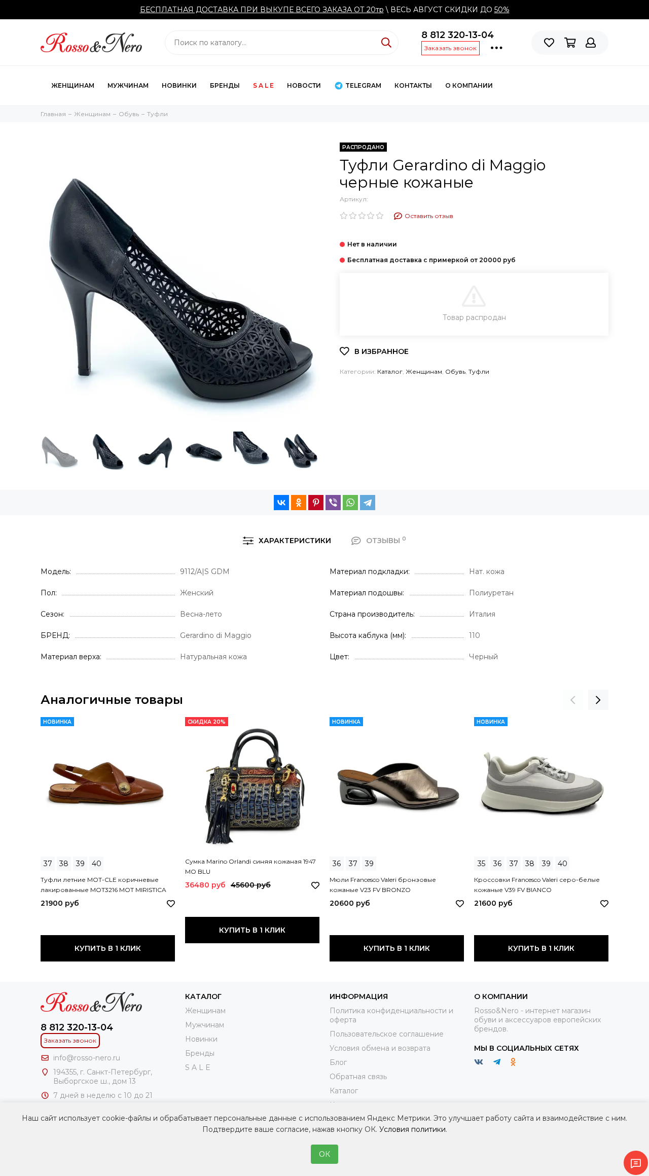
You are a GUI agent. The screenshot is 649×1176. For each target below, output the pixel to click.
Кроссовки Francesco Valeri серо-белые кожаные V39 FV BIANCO (537, 885)
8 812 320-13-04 (457, 35)
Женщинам (72, 85)
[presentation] (573, 700)
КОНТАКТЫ (413, 85)
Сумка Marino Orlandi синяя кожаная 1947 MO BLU (250, 866)
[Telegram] (367, 502)
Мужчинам (128, 85)
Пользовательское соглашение (387, 1034)
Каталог (390, 371)
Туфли (478, 371)
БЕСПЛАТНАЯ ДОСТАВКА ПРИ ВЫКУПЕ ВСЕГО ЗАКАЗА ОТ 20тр (262, 9)
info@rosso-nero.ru (86, 1057)
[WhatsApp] (350, 502)
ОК (324, 1154)
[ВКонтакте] (281, 502)
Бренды (225, 85)
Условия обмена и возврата (380, 1048)
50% (502, 9)
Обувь (455, 371)
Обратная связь (358, 1076)
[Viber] (333, 502)
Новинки (179, 85)
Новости (304, 85)
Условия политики (412, 1129)
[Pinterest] (315, 502)
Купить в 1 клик (108, 948)
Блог (338, 1062)
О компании (469, 85)
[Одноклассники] (298, 502)
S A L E (263, 85)
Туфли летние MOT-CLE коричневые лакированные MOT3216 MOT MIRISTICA (103, 885)
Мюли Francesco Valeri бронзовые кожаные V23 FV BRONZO (383, 885)
